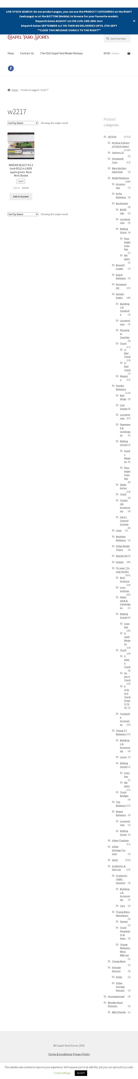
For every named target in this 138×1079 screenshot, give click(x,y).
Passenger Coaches (127, 244)
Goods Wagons (127, 456)
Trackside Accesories (125, 719)
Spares (120, 562)
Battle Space (124, 579)
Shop (11, 53)
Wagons (127, 257)
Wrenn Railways (121, 813)
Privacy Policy (81, 1054)
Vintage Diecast (116, 969)
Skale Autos (123, 486)
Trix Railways (121, 803)
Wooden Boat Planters (115, 1004)
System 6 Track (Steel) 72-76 (127, 697)
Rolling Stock (124, 230)
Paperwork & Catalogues (125, 430)
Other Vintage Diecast (120, 986)
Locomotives (124, 589)
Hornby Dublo (120, 295)
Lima (118, 530)
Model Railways (120, 178)
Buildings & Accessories (125, 746)
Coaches (127, 625)
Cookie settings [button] (62, 1073)
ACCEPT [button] (81, 1073)
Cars (122, 905)
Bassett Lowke (120, 266)
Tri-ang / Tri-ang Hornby (123, 569)
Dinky (119, 977)
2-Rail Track (127, 353)
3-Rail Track (127, 366)
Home (15, 90)
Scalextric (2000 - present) (121, 879)
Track (123, 343)
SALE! (115, 860)
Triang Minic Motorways (123, 913)
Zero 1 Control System (124, 520)
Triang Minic (119, 961)
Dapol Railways (121, 276)
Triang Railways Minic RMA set (125, 950)
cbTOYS (112, 136)
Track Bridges (124, 794)
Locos (123, 757)
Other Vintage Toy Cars (118, 850)
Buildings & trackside (124, 309)
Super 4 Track (127, 676)
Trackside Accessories (125, 506)
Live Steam (123, 406)
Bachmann (122, 203)
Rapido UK (121, 555)
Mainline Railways (121, 538)
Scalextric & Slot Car (119, 867)
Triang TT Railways (121, 732)
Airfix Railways (121, 195)
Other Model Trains (123, 547)
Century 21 (118, 152)
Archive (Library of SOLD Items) (121, 144)
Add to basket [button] (21, 196)
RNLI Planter (119, 1012)
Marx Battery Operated (119, 170)
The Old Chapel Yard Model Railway (61, 53)
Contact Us (27, 53)
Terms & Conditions (60, 1054)
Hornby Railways (121, 387)
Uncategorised (116, 996)
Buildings (123, 211)
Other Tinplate (120, 840)
